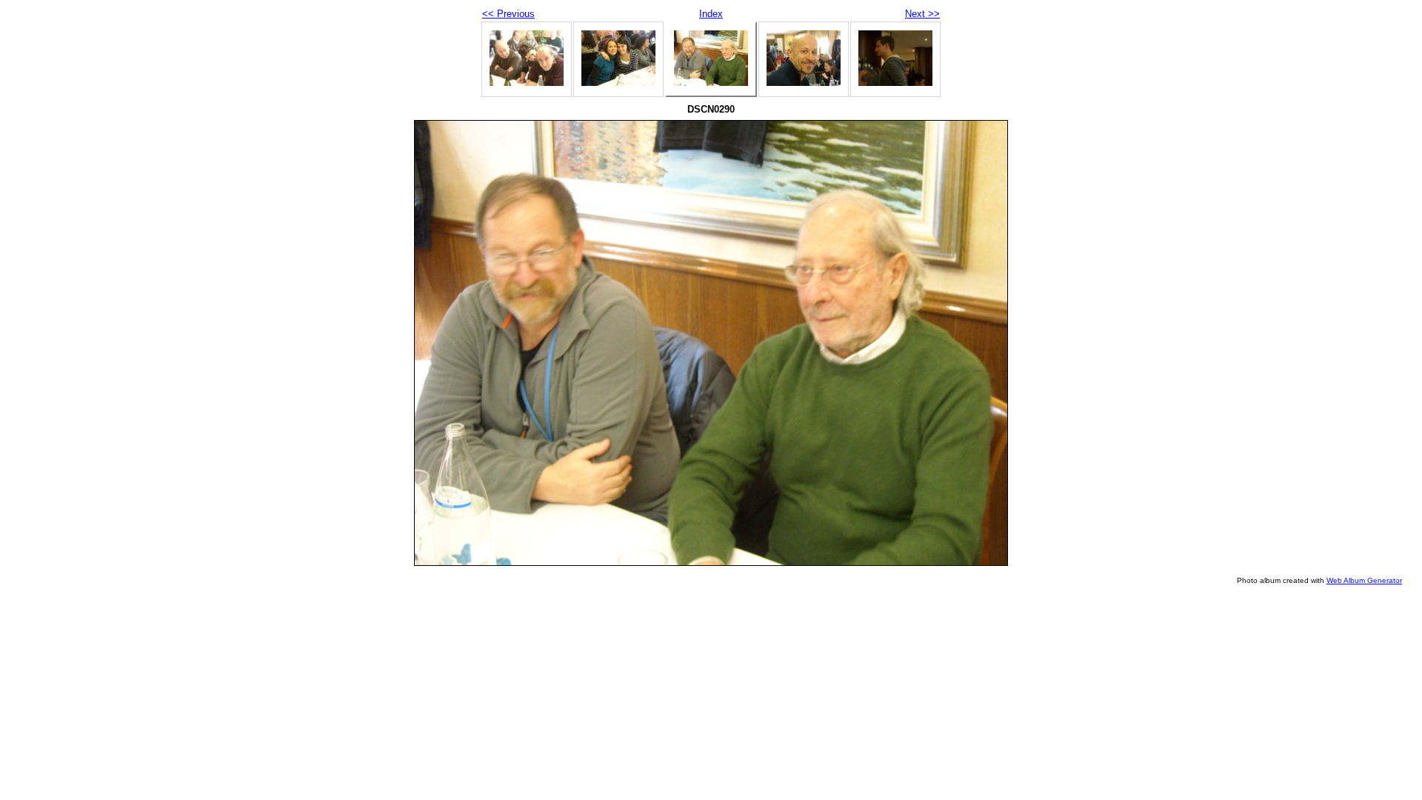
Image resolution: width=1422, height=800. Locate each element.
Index (711, 13)
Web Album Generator (1364, 580)
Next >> (922, 13)
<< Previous (508, 13)
